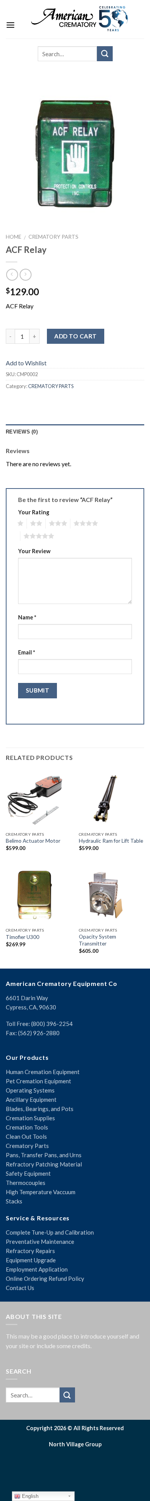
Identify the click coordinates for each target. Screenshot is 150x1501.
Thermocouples (25, 1182)
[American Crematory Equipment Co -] (79, 18)
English (29, 1496)
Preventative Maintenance (40, 1241)
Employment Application (37, 1269)
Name (27, 617)
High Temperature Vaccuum (40, 1191)
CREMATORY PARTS (53, 237)
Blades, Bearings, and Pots (39, 1108)
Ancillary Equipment (31, 1099)
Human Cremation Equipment (43, 1071)
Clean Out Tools (26, 1136)
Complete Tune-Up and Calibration (50, 1232)
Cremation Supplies (30, 1117)
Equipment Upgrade (31, 1260)
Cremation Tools (27, 1127)
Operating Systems (30, 1090)
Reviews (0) (22, 432)
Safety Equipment (28, 1173)
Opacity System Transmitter (97, 940)
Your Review (34, 551)
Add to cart (75, 336)
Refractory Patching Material (44, 1164)
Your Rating (33, 512)
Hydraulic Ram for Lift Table (111, 841)
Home (13, 237)
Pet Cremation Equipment (38, 1081)
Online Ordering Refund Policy (45, 1278)
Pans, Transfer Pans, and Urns (44, 1154)
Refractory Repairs (30, 1250)
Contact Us (20, 1287)
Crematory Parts (27, 1145)
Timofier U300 (22, 937)
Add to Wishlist (26, 362)
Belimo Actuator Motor (33, 841)
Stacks (14, 1201)
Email (26, 652)
